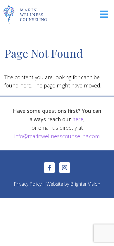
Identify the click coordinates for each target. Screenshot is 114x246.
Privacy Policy (28, 184)
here (77, 119)
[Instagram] (64, 167)
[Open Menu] (104, 15)
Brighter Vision (85, 184)
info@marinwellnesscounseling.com (57, 136)
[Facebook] (49, 167)
